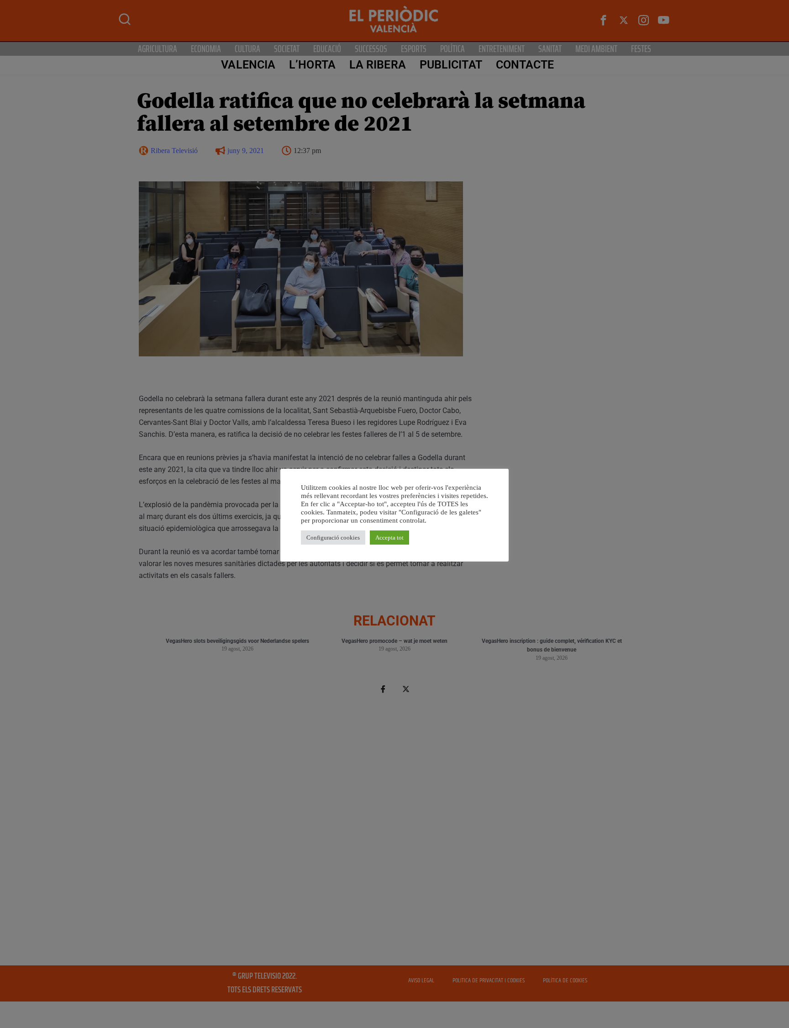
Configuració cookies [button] (333, 537)
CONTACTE (525, 64)
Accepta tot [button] (389, 537)
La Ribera (377, 64)
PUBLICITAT (451, 64)
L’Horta (312, 64)
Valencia (248, 64)
